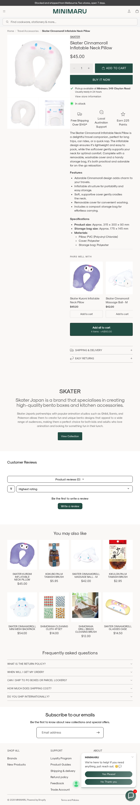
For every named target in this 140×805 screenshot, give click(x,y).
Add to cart (86, 313)
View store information (88, 96)
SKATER (75, 36)
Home (10, 30)
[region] (101, 290)
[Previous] (75, 283)
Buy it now (101, 80)
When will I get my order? (25, 671)
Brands (12, 758)
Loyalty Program (61, 758)
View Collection (70, 436)
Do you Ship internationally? (28, 696)
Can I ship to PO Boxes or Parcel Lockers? (37, 680)
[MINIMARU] (70, 11)
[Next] (127, 283)
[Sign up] (98, 732)
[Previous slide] (11, 555)
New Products (16, 764)
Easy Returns (84, 358)
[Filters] (11, 489)
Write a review (70, 506)
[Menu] (4, 11)
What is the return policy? (26, 663)
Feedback (57, 783)
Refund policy (59, 777)
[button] (130, 795)
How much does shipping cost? (29, 688)
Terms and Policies (70, 800)
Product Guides (60, 764)
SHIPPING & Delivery (88, 350)
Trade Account (60, 789)
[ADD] (31, 564)
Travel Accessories (28, 30)
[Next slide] (33, 555)
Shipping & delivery (62, 770)
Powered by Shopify (36, 799)
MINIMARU (20, 799)
